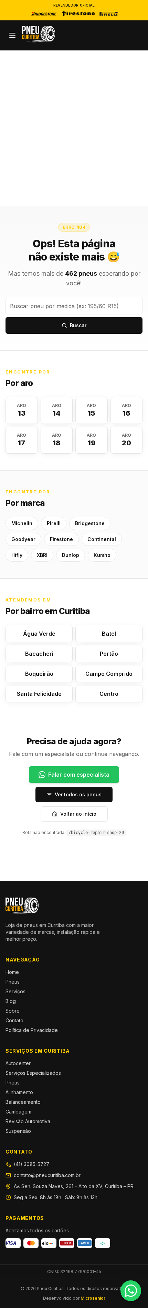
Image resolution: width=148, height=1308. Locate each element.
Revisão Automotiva (28, 1121)
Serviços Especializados (33, 1073)
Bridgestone (90, 523)
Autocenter (18, 1063)
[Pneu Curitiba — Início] (38, 34)
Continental (101, 539)
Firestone (61, 539)
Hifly (16, 555)
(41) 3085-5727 (31, 1164)
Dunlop (70, 555)
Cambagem (18, 1112)
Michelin (21, 523)
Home (12, 972)
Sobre (13, 1011)
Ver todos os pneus (78, 794)
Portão (109, 653)
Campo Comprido (109, 673)
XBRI (42, 555)
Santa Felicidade (39, 693)
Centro (108, 693)
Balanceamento (23, 1102)
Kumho (102, 555)
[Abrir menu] (12, 35)
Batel (109, 633)
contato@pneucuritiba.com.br (47, 1175)
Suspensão (18, 1131)
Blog (11, 1001)
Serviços (15, 991)
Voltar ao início (78, 814)
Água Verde (39, 633)
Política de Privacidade (32, 1030)
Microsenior (93, 1298)
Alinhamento (19, 1092)
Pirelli (54, 523)
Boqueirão (39, 673)
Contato (14, 1020)
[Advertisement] (74, 128)
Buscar (78, 325)
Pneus (13, 982)
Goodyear (23, 539)
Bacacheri (39, 653)
